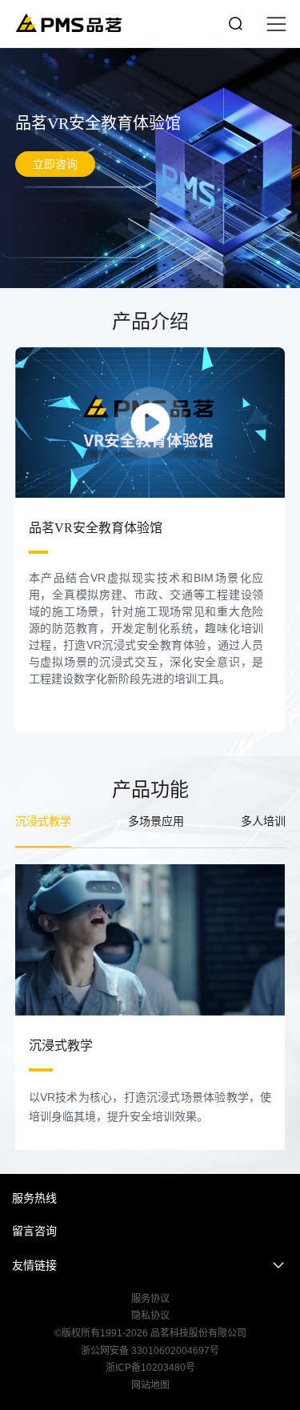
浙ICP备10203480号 (150, 1367)
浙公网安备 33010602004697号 (150, 1350)
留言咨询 (34, 1230)
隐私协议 (150, 1315)
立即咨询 (55, 164)
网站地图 (150, 1385)
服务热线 (34, 1198)
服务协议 (150, 1298)
